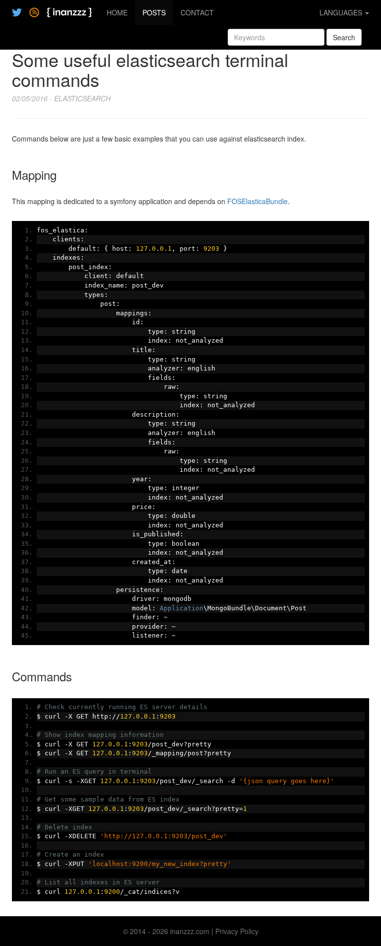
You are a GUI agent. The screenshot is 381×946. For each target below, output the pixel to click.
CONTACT (197, 12)
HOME (117, 12)
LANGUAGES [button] (341, 12)
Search (344, 37)
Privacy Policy (236, 931)
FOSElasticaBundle (257, 201)
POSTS (154, 12)
